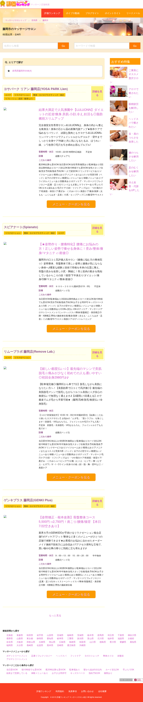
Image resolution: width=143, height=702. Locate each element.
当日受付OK (12, 669)
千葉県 (121, 634)
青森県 (20, 634)
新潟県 (80, 638)
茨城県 (80, 634)
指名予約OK (94, 672)
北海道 (9, 634)
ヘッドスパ (61, 655)
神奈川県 (132, 634)
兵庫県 (42, 641)
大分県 (20, 645)
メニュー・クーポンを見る (71, 204)
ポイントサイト (113, 13)
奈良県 (9, 641)
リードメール (133, 13)
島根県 (72, 641)
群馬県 (34, 20)
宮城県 (60, 634)
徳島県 (103, 641)
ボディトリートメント (16, 655)
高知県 (133, 641)
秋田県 (30, 634)
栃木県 (90, 634)
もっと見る (55, 615)
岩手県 (40, 634)
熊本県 (50, 645)
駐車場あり (74, 669)
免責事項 (72, 691)
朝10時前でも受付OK (32, 669)
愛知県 (50, 638)
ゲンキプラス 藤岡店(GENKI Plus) (28, 500)
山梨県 (20, 638)
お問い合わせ (87, 691)
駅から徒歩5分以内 (93, 669)
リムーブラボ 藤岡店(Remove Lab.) (29, 351)
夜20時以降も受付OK (56, 669)
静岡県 (40, 638)
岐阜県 (60, 638)
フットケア (75, 655)
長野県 (9, 638)
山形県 (50, 634)
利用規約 (60, 691)
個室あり (108, 672)
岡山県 (52, 641)
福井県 (111, 638)
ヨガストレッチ (92, 655)
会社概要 (102, 691)
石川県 (100, 638)
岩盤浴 (120, 655)
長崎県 (30, 645)
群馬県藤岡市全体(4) (22, 70)
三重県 (70, 638)
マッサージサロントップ (15, 20)
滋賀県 (121, 638)
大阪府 (20, 641)
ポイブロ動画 (73, 13)
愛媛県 (123, 641)
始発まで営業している (16, 672)
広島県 (62, 641)
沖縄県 (82, 645)
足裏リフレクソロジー (41, 655)
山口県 (92, 641)
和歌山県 (31, 641)
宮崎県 (60, 645)
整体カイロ (108, 655)
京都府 (131, 638)
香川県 (113, 641)
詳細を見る (97, 93)
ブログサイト (92, 13)
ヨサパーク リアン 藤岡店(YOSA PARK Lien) (36, 89)
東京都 (30, 638)
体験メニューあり (39, 672)
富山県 (90, 638)
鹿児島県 (71, 645)
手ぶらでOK (128, 669)
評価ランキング (52, 13)
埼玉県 (111, 634)
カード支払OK (112, 669)
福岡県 (9, 645)
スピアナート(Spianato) (21, 227)
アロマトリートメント (16, 658)
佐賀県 (40, 645)
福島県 (70, 634)
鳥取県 (82, 641)
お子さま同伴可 (59, 672)
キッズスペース (77, 672)
